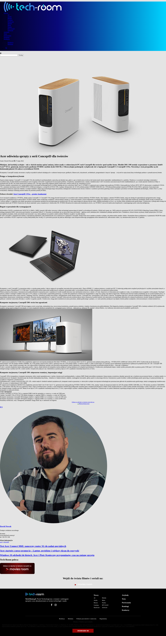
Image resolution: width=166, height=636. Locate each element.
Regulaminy (103, 619)
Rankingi (6, 37)
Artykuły (6, 32)
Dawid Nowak (5, 526)
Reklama (10, 44)
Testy (5, 34)
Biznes (10, 18)
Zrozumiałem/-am (83, 631)
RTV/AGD (11, 29)
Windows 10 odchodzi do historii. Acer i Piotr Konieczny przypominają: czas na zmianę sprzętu (47, 555)
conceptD (6, 542)
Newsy (6, 13)
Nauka (10, 27)
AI (8, 15)
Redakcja (10, 42)
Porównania (7, 35)
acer (1, 542)
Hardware (11, 22)
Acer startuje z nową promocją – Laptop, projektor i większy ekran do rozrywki (39, 550)
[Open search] (85, 48)
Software (10, 30)
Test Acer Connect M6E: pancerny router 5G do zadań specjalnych (33, 546)
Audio (10, 16)
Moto (9, 25)
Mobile (10, 23)
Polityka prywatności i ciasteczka (86, 619)
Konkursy (7, 39)
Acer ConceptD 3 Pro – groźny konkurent (29, 194)
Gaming (10, 20)
